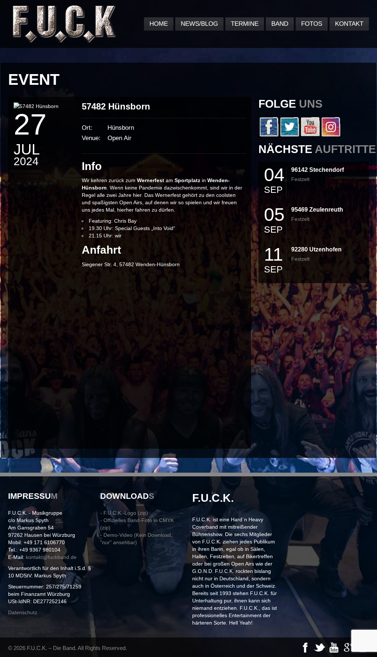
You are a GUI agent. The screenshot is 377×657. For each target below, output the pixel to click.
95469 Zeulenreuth (317, 209)
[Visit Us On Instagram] (330, 135)
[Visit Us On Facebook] (268, 135)
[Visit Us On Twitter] (289, 135)
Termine (244, 23)
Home (158, 23)
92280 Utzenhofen (316, 249)
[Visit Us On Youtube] (310, 135)
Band (279, 23)
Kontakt (349, 23)
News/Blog (199, 23)
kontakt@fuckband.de (51, 557)
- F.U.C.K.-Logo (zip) (124, 513)
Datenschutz (22, 612)
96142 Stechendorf (317, 170)
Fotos (311, 23)
